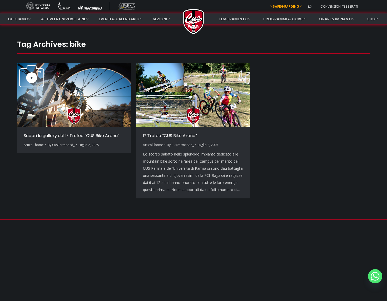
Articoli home (34, 145)
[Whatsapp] (375, 276)
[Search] (309, 7)
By (61, 145)
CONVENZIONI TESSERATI (339, 6)
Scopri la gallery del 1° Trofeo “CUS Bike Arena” (71, 136)
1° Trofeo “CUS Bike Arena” (170, 136)
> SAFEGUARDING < (286, 6)
